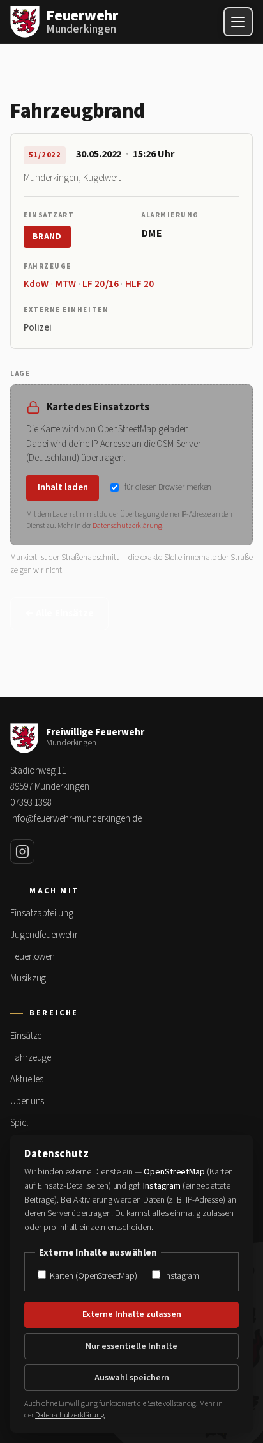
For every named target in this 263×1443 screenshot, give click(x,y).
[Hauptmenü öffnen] (238, 21)
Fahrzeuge (30, 1058)
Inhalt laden (63, 487)
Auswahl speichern (131, 1377)
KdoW (36, 284)
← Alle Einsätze (59, 613)
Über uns (27, 1101)
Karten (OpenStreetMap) (92, 1276)
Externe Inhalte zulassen (131, 1314)
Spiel (19, 1123)
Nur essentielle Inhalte (131, 1346)
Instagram (180, 1276)
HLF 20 (139, 284)
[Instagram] (22, 851)
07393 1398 (31, 802)
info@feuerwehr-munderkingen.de (76, 818)
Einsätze (25, 1036)
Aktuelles (26, 1079)
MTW (66, 284)
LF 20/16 (100, 284)
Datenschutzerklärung (127, 525)
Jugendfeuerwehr (44, 935)
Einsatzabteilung (41, 913)
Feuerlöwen (32, 956)
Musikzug (28, 978)
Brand (47, 236)
